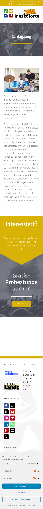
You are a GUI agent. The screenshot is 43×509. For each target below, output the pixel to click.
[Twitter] (6, 411)
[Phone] (6, 436)
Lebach (26, 385)
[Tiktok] (12, 405)
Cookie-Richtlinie (12, 505)
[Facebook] (6, 405)
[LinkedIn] (6, 424)
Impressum (32, 505)
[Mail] (12, 430)
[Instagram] (6, 418)
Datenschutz (23, 505)
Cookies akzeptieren (21, 486)
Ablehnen (21, 493)
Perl (25, 389)
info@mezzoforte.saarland (26, 4)
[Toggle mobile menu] (38, 19)
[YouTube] (12, 411)
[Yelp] (6, 430)
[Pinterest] (12, 418)
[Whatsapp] (12, 424)
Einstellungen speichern (21, 499)
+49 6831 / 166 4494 (16, 2)
